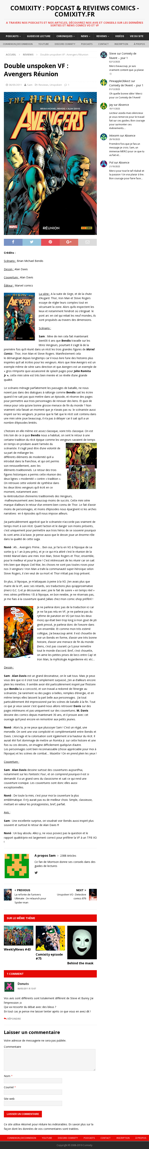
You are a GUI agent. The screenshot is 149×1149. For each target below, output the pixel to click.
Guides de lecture (38, 36)
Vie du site (136, 36)
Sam (29, 85)
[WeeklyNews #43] (18, 943)
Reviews (101, 36)
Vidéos (119, 36)
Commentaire (12, 1047)
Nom (7, 1076)
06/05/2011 (15, 85)
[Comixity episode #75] (50, 948)
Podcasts (12, 36)
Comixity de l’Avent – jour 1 (126, 85)
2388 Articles (68, 855)
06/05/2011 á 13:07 (27, 988)
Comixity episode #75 (49, 956)
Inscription (121, 43)
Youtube (43, 43)
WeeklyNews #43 (17, 949)
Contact (103, 43)
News (84, 36)
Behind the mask (80, 963)
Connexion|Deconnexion (18, 43)
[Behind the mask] (82, 957)
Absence (123, 105)
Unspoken (56, 85)
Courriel (9, 1087)
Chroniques (64, 36)
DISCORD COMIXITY (65, 43)
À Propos (139, 43)
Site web (9, 1099)
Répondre (14, 1018)
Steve (112, 53)
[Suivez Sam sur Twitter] (36, 873)
